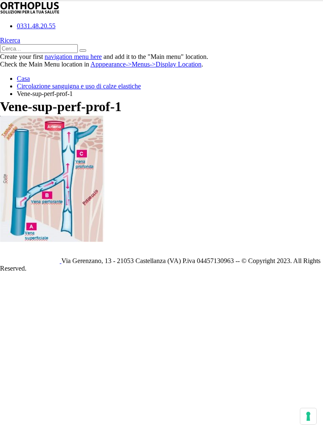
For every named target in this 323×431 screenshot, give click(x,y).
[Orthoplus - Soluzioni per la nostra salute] (30, 11)
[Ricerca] (82, 50)
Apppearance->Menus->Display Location (145, 64)
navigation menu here (73, 56)
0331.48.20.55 (36, 25)
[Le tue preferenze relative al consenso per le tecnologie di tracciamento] (308, 416)
